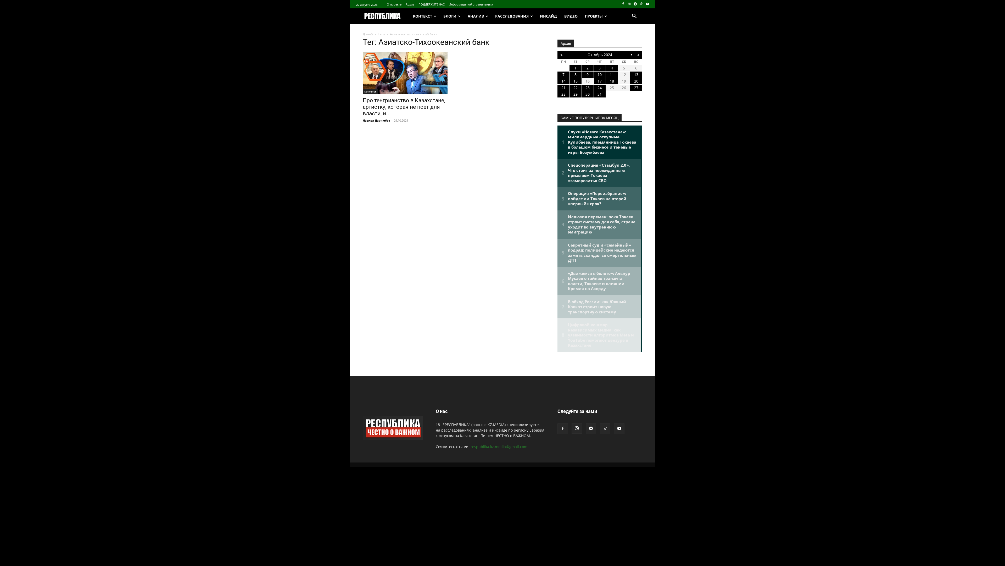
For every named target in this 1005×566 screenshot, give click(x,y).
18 (612, 81)
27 (636, 87)
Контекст (370, 91)
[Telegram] (635, 4)
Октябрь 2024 (600, 54)
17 (600, 81)
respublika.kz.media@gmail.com (499, 446)
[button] (634, 16)
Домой (368, 34)
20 (636, 81)
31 (600, 94)
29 (575, 94)
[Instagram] (629, 4)
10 (600, 74)
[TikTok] (641, 4)
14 (563, 81)
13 (636, 74)
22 (575, 87)
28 (563, 94)
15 (575, 81)
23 (587, 87)
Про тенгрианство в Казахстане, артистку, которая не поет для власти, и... (404, 107)
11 (612, 74)
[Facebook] (623, 4)
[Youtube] (647, 4)
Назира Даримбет (376, 120)
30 (587, 94)
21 (563, 87)
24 (600, 87)
